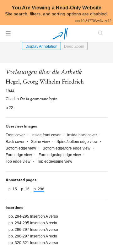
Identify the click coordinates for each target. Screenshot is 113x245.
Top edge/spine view (54, 161)
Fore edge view (19, 155)
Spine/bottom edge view (77, 141)
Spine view (41, 141)
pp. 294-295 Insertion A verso (33, 216)
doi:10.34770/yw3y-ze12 (93, 21)
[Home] (60, 33)
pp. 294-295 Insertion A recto (32, 223)
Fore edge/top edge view (60, 155)
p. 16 (25, 189)
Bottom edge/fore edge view (67, 148)
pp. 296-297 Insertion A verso (33, 229)
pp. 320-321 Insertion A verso (33, 243)
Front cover (16, 135)
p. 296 (39, 189)
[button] (8, 35)
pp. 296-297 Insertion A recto (32, 236)
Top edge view (18, 161)
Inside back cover (82, 135)
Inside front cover (46, 135)
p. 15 (13, 189)
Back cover (15, 141)
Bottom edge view (21, 148)
